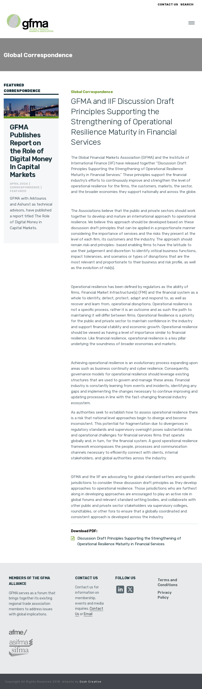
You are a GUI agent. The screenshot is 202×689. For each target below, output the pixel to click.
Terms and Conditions (168, 582)
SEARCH (186, 4)
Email (88, 614)
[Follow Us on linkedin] (120, 590)
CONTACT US (168, 4)
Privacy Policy (165, 595)
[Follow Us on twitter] (130, 590)
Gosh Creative (90, 681)
